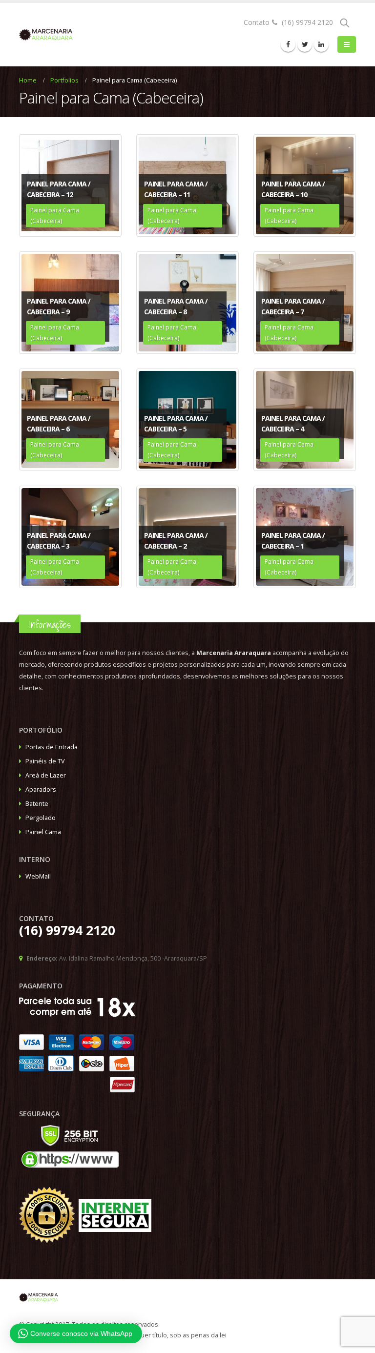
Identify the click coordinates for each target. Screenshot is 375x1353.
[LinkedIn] (321, 44)
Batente (36, 804)
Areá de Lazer (45, 775)
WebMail (38, 876)
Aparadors (40, 789)
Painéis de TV (45, 761)
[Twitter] (304, 44)
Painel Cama (43, 832)
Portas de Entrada (51, 747)
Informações (50, 624)
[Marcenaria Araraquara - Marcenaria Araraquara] (46, 35)
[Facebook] (288, 44)
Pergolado (40, 818)
